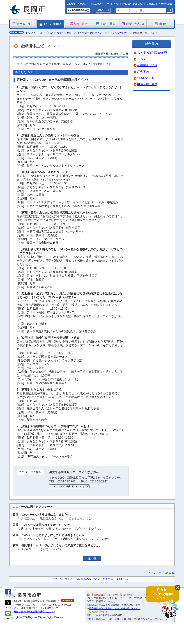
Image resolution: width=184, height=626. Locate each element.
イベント (143, 58)
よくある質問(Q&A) (150, 52)
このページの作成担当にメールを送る (69, 486)
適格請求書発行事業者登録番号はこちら (33, 611)
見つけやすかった (31, 528)
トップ (29, 32)
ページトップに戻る (159, 572)
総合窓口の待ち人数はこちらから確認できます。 (115, 608)
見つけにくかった (60, 528)
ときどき (43, 549)
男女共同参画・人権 (67, 32)
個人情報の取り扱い (87, 579)
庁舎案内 (143, 71)
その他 (103, 538)
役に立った (27, 518)
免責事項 (108, 579)
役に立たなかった (51, 518)
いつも (58, 549)
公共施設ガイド (147, 65)
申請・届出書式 (147, 84)
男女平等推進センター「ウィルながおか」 (106, 32)
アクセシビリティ (62, 579)
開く (164, 602)
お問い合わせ (124, 579)
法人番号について (49, 608)
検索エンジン (85, 538)
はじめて (26, 549)
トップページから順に (34, 538)
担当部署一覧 (146, 78)
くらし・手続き (45, 32)
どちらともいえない (81, 518)
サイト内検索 (63, 538)
